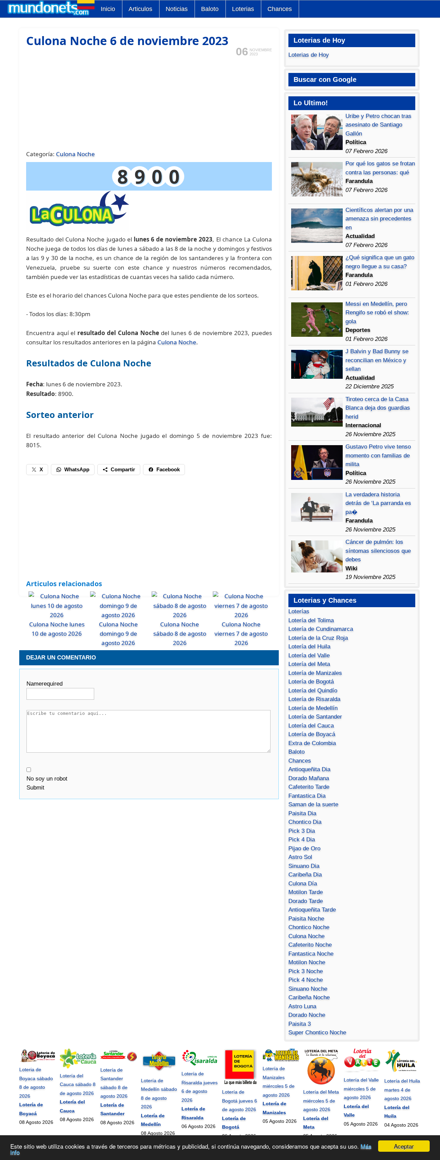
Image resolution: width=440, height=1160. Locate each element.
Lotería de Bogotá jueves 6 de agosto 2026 (239, 1100)
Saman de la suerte (313, 804)
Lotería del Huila (309, 646)
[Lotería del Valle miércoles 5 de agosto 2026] (362, 1071)
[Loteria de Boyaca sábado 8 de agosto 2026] (37, 1061)
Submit (35, 787)
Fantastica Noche (310, 953)
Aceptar (404, 1146)
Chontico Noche (308, 927)
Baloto (210, 9)
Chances (279, 9)
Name (44, 683)
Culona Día (302, 883)
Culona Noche (75, 154)
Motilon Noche (306, 962)
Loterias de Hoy (308, 55)
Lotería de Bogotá (311, 681)
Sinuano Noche (307, 989)
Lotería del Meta (309, 664)
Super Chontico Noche (317, 1032)
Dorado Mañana (308, 778)
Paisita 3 (299, 1024)
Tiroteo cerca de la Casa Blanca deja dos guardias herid (377, 408)
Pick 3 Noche (305, 971)
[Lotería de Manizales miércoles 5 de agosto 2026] (281, 1060)
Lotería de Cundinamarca (320, 629)
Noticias (177, 9)
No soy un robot (46, 778)
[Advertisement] (149, 102)
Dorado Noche (306, 1015)
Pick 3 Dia (301, 831)
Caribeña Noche (309, 997)
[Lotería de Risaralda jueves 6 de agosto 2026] (200, 1065)
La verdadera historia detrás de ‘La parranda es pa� (378, 503)
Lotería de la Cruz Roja (318, 638)
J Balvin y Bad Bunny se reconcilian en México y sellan (376, 360)
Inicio (108, 9)
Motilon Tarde (305, 892)
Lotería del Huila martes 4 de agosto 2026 (402, 1089)
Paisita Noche (306, 918)
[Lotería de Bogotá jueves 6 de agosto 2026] (240, 1083)
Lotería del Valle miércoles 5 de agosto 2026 (361, 1088)
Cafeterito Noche (310, 945)
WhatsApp (76, 469)
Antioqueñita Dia (309, 769)
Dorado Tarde (305, 901)
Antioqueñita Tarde (312, 909)
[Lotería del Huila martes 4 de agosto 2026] (402, 1072)
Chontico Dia (304, 822)
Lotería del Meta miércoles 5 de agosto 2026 (321, 1100)
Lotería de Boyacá (311, 734)
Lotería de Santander (315, 716)
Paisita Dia (302, 813)
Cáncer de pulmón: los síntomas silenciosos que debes (378, 551)
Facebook (168, 469)
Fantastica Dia (307, 796)
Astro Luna (302, 1006)
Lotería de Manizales (315, 673)
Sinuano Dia (303, 866)
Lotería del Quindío (312, 690)
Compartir (123, 469)
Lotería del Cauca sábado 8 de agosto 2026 (78, 1084)
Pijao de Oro (304, 848)
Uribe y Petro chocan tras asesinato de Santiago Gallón (378, 125)
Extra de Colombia (312, 743)
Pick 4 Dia (301, 839)
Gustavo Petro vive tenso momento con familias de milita (378, 455)
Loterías (298, 611)
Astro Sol (300, 857)
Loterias (243, 9)
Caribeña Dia (305, 874)
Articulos (140, 9)
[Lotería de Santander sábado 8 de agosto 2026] (118, 1061)
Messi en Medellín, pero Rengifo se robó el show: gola (377, 313)
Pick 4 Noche (305, 980)
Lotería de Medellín (313, 708)
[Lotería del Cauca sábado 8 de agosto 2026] (78, 1067)
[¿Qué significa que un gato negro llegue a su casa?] (317, 288)
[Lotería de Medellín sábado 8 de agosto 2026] (159, 1071)
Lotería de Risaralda (314, 699)
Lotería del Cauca (311, 725)
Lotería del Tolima (311, 620)
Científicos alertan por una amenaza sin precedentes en (379, 219)
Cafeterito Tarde (308, 787)
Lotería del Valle (309, 655)
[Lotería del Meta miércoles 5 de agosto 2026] (321, 1083)
